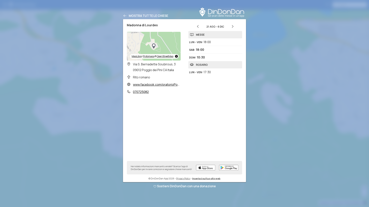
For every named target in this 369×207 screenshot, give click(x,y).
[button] (154, 46)
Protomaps (148, 56)
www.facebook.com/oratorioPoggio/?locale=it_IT (168, 84)
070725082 (141, 92)
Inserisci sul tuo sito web (206, 178)
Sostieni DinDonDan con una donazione (186, 186)
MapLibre (137, 56)
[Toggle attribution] (176, 56)
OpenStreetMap (165, 56)
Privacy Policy (183, 178)
